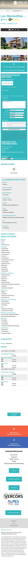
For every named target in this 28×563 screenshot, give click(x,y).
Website (7, 90)
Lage (18, 29)
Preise (15, 29)
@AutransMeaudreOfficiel (14, 445)
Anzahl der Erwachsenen (7, 110)
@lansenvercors (14, 432)
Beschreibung (12, 29)
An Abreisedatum (6, 114)
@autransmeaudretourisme (14, 434)
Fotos (9, 29)
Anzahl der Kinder (6, 112)
